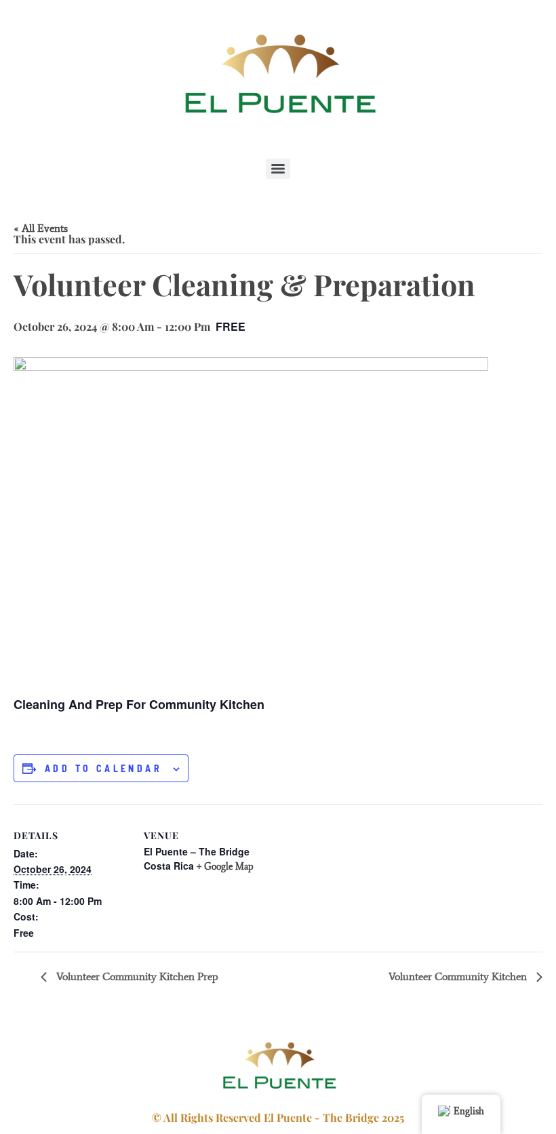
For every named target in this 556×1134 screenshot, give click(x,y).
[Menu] (278, 169)
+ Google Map (225, 866)
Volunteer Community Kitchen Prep (136, 976)
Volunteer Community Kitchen (459, 976)
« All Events (41, 228)
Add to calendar (103, 768)
